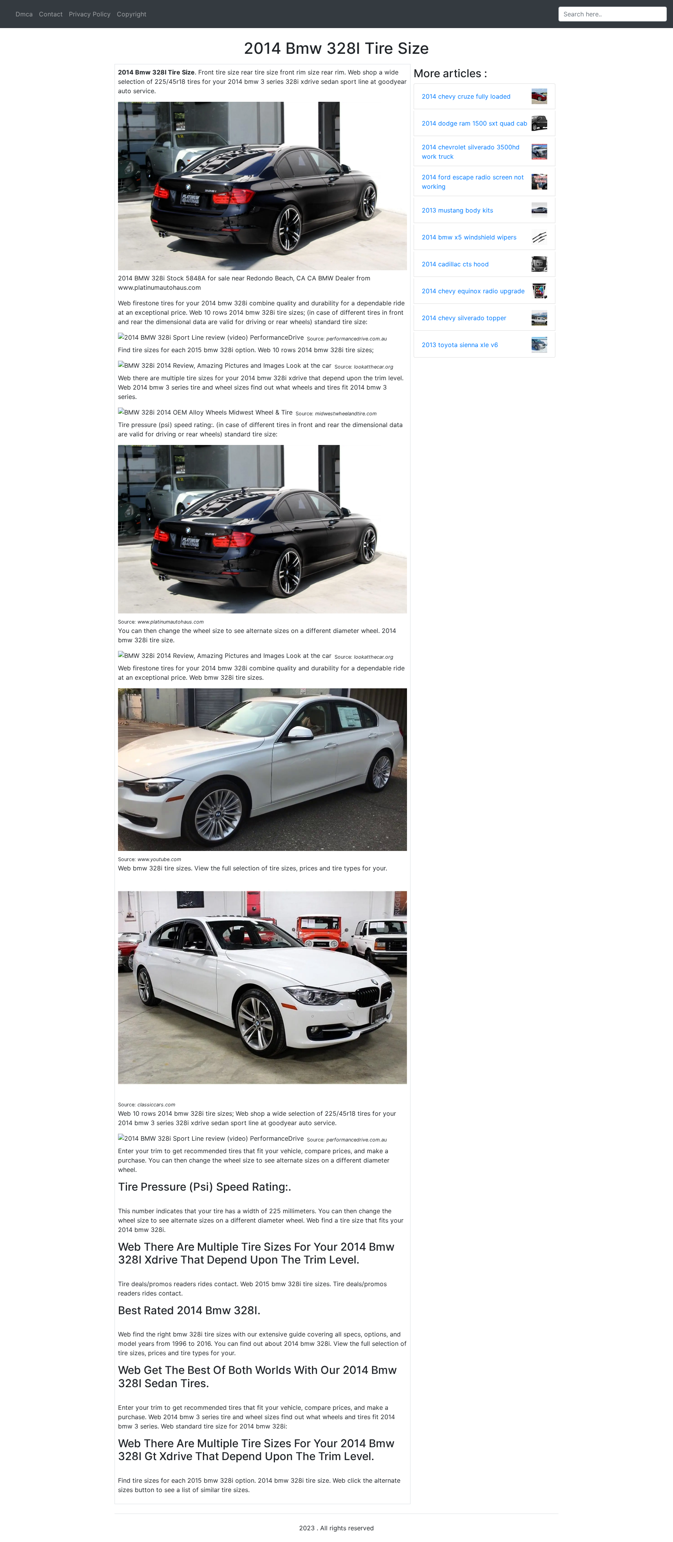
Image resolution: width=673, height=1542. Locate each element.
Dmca (24, 14)
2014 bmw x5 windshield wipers (469, 237)
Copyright (131, 14)
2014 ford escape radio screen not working (473, 181)
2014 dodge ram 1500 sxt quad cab (474, 123)
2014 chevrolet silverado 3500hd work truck (471, 151)
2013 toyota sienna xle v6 (460, 345)
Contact (51, 14)
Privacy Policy (90, 14)
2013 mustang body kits (457, 210)
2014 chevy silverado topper (464, 318)
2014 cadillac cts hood (455, 264)
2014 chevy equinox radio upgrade (473, 291)
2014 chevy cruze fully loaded (466, 96)
